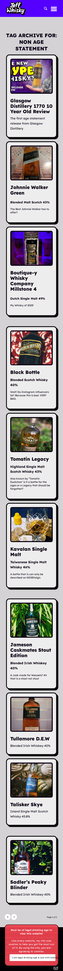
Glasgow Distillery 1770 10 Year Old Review (31, 106)
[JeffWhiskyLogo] (24, 8)
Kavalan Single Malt (28, 551)
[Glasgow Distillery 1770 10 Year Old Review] (31, 76)
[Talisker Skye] (31, 780)
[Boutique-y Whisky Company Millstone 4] (31, 248)
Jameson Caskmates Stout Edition (30, 650)
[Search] (44, 8)
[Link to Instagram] (55, 967)
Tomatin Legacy (29, 459)
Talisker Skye (26, 804)
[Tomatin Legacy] (31, 434)
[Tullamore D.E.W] (31, 714)
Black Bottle (25, 372)
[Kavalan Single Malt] (31, 524)
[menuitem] (44, 8)
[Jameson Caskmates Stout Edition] (31, 620)
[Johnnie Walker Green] (31, 163)
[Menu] (52, 8)
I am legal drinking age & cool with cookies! (33, 957)
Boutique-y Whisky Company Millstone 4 (23, 281)
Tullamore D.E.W (30, 739)
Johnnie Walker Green (29, 190)
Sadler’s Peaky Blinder (28, 884)
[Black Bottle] (31, 347)
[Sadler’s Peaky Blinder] (31, 857)
